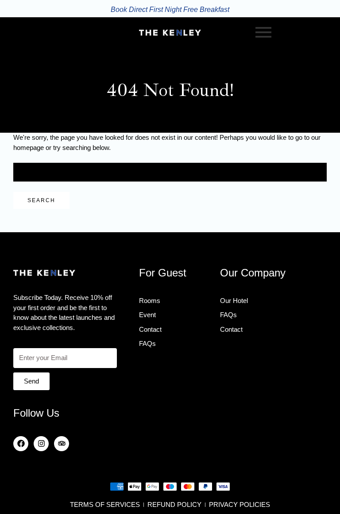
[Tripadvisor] (61, 443)
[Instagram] (41, 443)
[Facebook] (20, 443)
